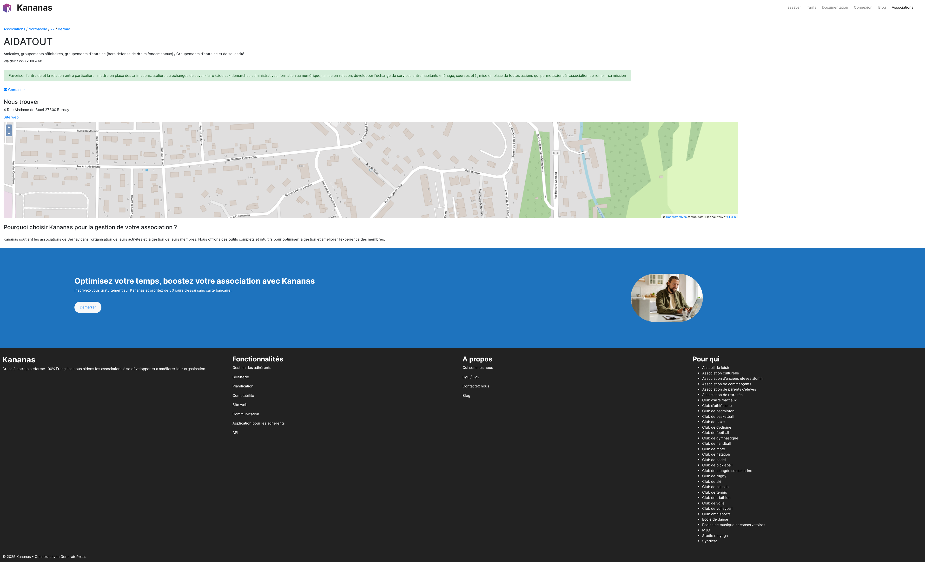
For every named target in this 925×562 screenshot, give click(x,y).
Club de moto (713, 449)
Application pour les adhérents (258, 423)
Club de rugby (714, 476)
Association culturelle (720, 373)
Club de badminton (718, 411)
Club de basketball (718, 416)
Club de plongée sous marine (727, 470)
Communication (245, 414)
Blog (882, 7)
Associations (902, 7)
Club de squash (715, 486)
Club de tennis (714, 492)
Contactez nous (475, 386)
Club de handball (716, 443)
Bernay (64, 29)
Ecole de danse (715, 519)
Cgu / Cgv (470, 377)
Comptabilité (243, 395)
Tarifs (811, 7)
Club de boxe (713, 421)
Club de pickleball (717, 465)
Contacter (16, 89)
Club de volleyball (717, 508)
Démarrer (88, 307)
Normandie (37, 29)
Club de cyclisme (716, 427)
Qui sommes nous (477, 367)
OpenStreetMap (676, 217)
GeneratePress (73, 556)
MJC (706, 530)
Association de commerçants (726, 384)
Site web (11, 117)
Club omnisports (716, 514)
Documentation (835, 7)
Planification (242, 386)
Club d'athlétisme (717, 405)
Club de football (715, 432)
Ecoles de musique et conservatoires (733, 525)
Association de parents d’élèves (729, 389)
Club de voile (713, 503)
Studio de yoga (715, 535)
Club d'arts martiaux (719, 400)
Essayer (794, 7)
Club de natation (716, 454)
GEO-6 (731, 217)
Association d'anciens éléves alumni (733, 378)
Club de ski (711, 481)
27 (52, 29)
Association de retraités (722, 394)
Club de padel (714, 459)
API (235, 432)
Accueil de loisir (715, 367)
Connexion (863, 7)
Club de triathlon (716, 497)
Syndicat (709, 541)
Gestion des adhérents (251, 367)
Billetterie (240, 377)
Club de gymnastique (720, 438)
